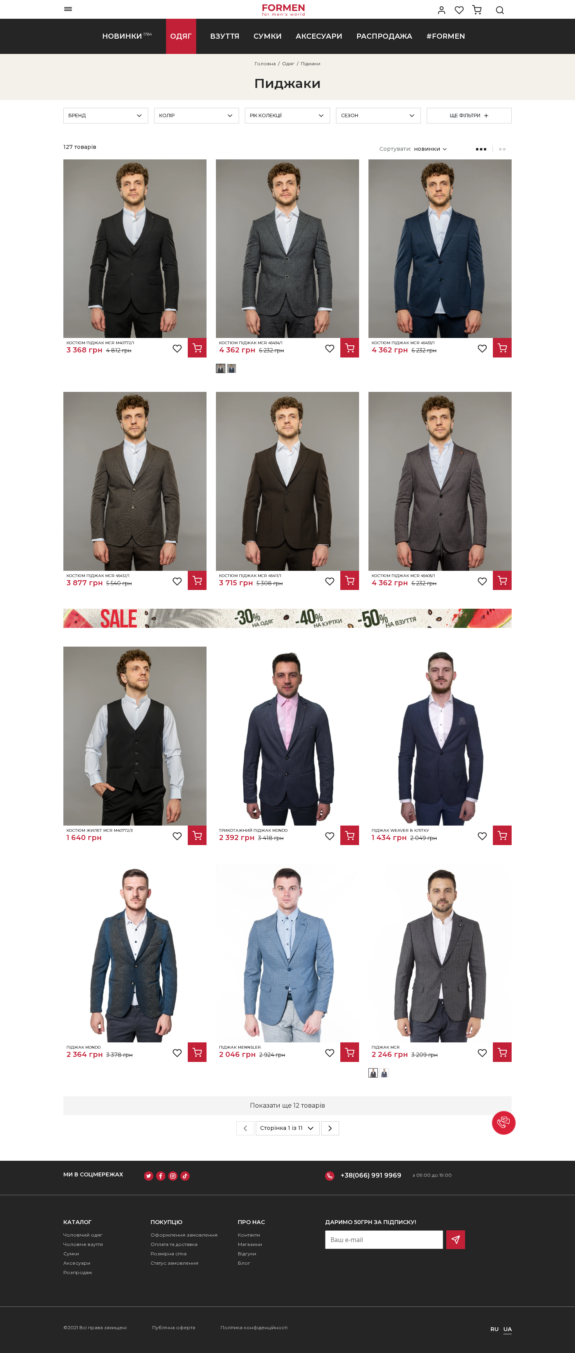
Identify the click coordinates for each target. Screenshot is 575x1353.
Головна (265, 63)
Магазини (250, 1244)
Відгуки (247, 1253)
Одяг (288, 63)
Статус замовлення (174, 1263)
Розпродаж (77, 1272)
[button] (504, 1123)
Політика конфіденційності (254, 1327)
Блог (244, 1263)
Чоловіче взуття (83, 1244)
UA (507, 1329)
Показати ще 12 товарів (287, 1105)
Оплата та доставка (174, 1244)
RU (495, 1329)
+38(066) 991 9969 (371, 1175)
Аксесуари (76, 1263)
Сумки (71, 1253)
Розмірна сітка (169, 1253)
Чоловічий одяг (82, 1235)
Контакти (249, 1235)
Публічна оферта (173, 1327)
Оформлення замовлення (184, 1235)
